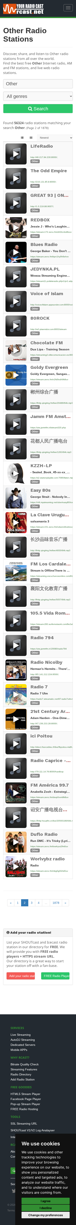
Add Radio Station (23, 1079)
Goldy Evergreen (49, 367)
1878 (56, 902)
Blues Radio (44, 244)
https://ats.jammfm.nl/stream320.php (48, 427)
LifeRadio (41, 146)
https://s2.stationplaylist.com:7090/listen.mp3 (52, 478)
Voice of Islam (46, 293)
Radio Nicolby (46, 662)
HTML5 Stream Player (25, 1094)
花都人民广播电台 (49, 441)
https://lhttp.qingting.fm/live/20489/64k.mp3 (51, 403)
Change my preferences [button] (45, 1215)
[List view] (22, 137)
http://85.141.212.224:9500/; (44, 674)
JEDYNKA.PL (45, 269)
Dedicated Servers (23, 1044)
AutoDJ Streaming (23, 1039)
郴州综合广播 (44, 391)
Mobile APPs (19, 1050)
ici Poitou (41, 736)
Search (40, 108)
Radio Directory (21, 1074)
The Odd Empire (48, 170)
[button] (16, 153)
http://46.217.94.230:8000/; (44, 157)
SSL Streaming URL (24, 1123)
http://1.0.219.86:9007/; (42, 206)
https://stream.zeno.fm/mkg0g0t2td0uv (49, 871)
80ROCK (40, 318)
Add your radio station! (22, 976)
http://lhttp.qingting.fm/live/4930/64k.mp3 (50, 550)
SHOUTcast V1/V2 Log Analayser (33, 1130)
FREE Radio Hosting (24, 1109)
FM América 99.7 (49, 785)
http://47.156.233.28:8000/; (44, 723)
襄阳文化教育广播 (49, 588)
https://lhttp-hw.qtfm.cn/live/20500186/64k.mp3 (53, 821)
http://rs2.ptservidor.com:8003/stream (48, 329)
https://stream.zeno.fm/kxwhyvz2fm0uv (49, 846)
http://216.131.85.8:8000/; (43, 182)
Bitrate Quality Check (25, 1064)
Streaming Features (24, 1069)
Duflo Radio (44, 834)
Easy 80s (40, 490)
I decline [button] (46, 1208)
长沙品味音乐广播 (49, 539)
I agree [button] (45, 1201)
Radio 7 (39, 686)
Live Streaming (21, 1034)
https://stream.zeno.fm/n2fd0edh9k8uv (49, 379)
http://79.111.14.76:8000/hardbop (47, 771)
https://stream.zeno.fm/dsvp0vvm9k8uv (49, 797)
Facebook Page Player (26, 1099)
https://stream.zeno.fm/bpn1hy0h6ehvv (49, 256)
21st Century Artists (53, 711)
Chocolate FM (46, 342)
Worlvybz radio (47, 858)
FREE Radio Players (56, 976)
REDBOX (40, 219)
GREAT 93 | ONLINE (52, 195)
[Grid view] (31, 137)
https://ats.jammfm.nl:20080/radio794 (48, 649)
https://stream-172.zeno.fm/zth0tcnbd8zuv (51, 232)
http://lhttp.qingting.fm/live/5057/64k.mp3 (50, 599)
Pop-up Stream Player (25, 1104)
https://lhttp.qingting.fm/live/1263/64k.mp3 (50, 452)
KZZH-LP (41, 465)
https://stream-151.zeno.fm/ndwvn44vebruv (51, 527)
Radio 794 (42, 637)
